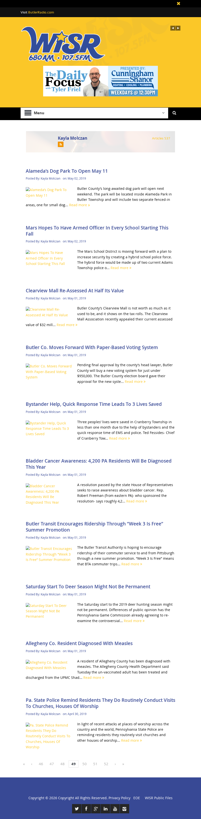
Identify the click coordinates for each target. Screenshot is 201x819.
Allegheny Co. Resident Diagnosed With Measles (79, 643)
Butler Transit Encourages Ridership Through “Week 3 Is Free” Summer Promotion (94, 527)
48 (62, 763)
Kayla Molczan (72, 138)
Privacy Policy (119, 798)
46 (41, 763)
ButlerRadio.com (41, 12)
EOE (135, 798)
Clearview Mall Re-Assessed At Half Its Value (75, 290)
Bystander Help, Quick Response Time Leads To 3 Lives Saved (94, 404)
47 (52, 763)
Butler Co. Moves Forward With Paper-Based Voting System (92, 347)
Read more (78, 205)
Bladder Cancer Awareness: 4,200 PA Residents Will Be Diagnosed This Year (99, 464)
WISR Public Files (159, 798)
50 (84, 763)
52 (106, 763)
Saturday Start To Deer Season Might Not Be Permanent (88, 586)
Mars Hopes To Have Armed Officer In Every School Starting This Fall (97, 231)
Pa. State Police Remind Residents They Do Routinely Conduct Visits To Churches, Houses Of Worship (100, 703)
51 (95, 763)
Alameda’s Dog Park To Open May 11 (67, 171)
